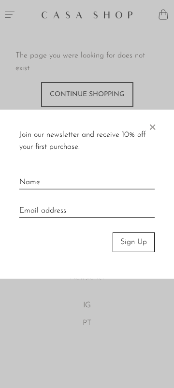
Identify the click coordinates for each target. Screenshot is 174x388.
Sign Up (133, 242)
